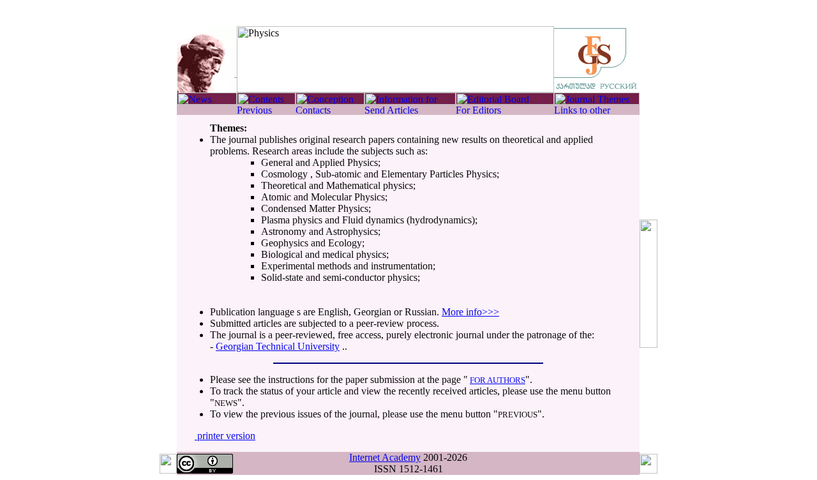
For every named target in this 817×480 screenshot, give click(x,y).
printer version (225, 435)
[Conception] (330, 101)
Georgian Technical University (278, 346)
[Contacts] (330, 111)
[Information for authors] (410, 101)
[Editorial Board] (505, 101)
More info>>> (470, 311)
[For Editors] (505, 111)
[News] (207, 101)
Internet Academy (385, 457)
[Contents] (266, 101)
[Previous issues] (266, 111)
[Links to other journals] (597, 111)
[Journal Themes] (597, 101)
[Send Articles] (410, 111)
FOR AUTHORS (497, 380)
